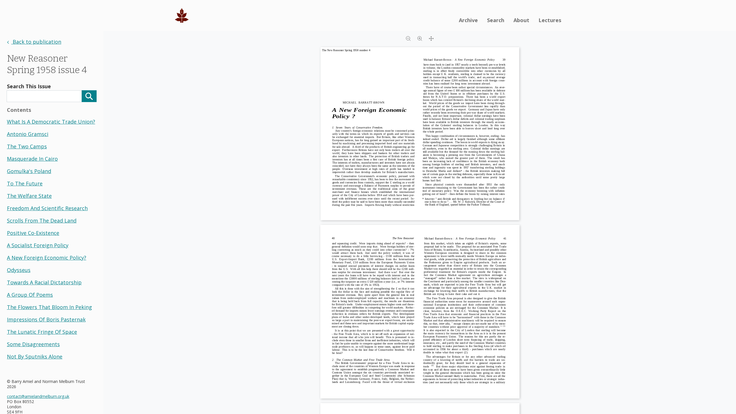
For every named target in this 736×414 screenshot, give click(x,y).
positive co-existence (33, 232)
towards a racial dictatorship (44, 282)
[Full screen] (431, 38)
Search (495, 20)
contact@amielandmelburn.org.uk (38, 396)
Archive (468, 20)
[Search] (89, 96)
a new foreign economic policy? (46, 257)
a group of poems (30, 294)
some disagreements (33, 344)
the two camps (27, 146)
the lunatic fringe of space (42, 331)
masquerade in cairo (32, 158)
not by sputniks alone (34, 356)
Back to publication (36, 41)
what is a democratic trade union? (51, 121)
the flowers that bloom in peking (49, 307)
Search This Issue (29, 86)
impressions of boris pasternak (46, 319)
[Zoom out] (408, 38)
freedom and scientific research (47, 208)
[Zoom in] (419, 38)
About (521, 20)
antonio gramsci (27, 134)
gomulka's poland (29, 171)
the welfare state (29, 195)
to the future (25, 183)
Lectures (549, 20)
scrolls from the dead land (41, 220)
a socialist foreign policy (37, 245)
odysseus (18, 270)
